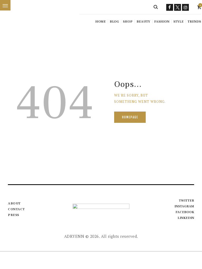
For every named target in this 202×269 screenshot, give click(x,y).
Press (13, 215)
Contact (16, 209)
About (14, 203)
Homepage (130, 117)
